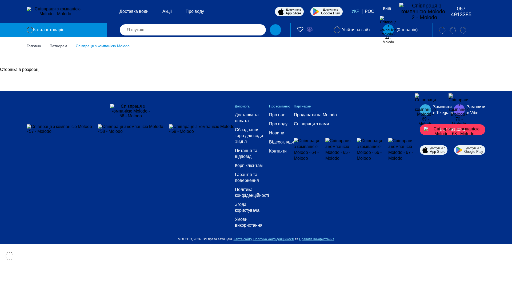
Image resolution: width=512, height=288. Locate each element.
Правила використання (316, 239)
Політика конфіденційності (252, 192)
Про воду (195, 11)
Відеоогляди (281, 142)
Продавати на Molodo (315, 115)
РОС (369, 11)
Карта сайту (243, 239)
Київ (387, 8)
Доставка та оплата (247, 118)
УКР (355, 11)
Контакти (278, 151)
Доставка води (134, 11)
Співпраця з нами (311, 124)
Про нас (277, 115)
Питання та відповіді (246, 153)
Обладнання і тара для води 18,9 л (249, 135)
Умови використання (248, 222)
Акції (167, 11)
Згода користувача (247, 207)
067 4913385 (461, 11)
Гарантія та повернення (247, 177)
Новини (276, 133)
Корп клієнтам (249, 165)
